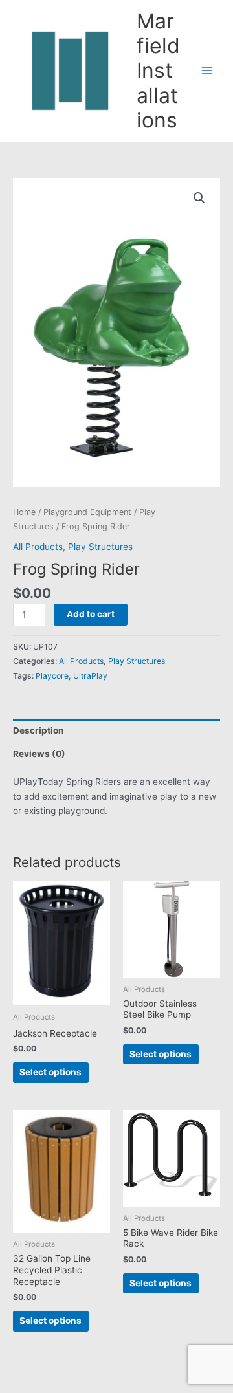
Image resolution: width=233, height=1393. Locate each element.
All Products (38, 547)
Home (24, 512)
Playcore (52, 676)
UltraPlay (90, 676)
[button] (199, 198)
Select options (50, 1072)
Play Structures (100, 547)
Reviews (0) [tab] (39, 754)
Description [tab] (38, 730)
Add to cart (91, 614)
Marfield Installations (158, 70)
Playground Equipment (87, 512)
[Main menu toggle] (207, 70)
